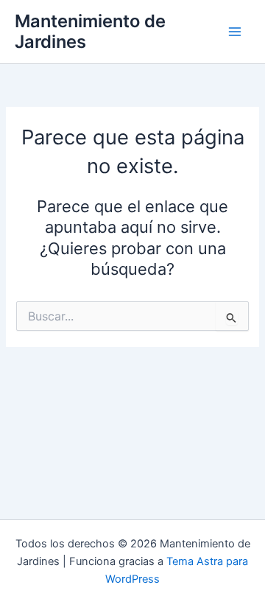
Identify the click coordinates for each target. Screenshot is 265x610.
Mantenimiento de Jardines (90, 31)
